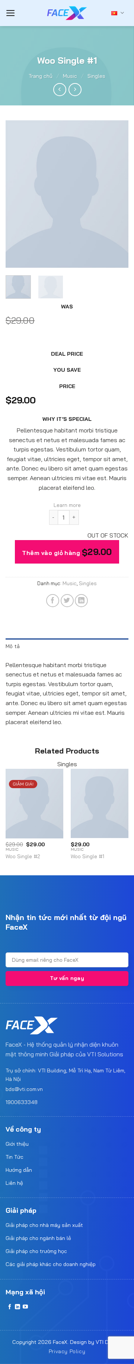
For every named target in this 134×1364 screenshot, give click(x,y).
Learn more (67, 505)
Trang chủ (40, 76)
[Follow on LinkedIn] (17, 1307)
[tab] (67, 646)
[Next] (116, 194)
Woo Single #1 (87, 856)
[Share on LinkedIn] (81, 600)
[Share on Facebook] (52, 600)
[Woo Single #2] (34, 803)
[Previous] (17, 194)
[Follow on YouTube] (25, 1307)
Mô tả (13, 646)
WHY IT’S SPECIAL (67, 419)
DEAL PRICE (67, 353)
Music (70, 76)
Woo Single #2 (23, 856)
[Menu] (11, 13)
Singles (96, 76)
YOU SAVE (67, 370)
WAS (67, 306)
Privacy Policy (67, 1351)
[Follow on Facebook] (9, 1307)
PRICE (67, 386)
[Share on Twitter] (67, 600)
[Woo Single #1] (99, 803)
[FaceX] (67, 13)
